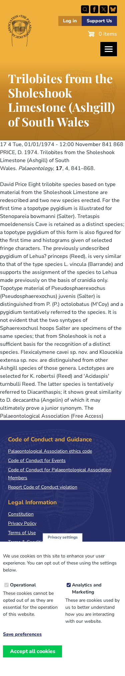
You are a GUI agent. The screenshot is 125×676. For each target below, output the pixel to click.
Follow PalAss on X (104, 9)
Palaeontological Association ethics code (50, 451)
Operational (23, 585)
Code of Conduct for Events (37, 460)
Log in (70, 21)
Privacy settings (63, 537)
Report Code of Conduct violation (42, 487)
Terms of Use (22, 533)
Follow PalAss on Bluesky (113, 9)
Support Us (99, 21)
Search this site (85, 9)
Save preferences (22, 634)
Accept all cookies (32, 651)
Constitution (21, 514)
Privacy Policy (22, 523)
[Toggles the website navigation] (108, 49)
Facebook (94, 9)
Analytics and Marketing (86, 588)
